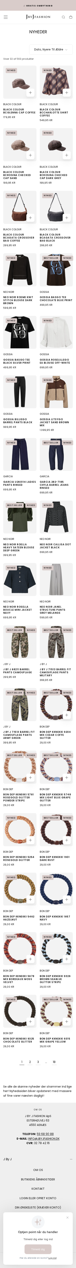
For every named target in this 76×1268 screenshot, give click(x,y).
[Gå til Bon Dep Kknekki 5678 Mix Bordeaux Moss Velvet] (19, 948)
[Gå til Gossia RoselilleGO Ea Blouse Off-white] (56, 332)
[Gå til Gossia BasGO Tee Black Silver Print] (19, 332)
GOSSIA (44, 292)
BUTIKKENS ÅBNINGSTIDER (38, 1179)
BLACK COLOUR (12, 104)
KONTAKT (38, 1189)
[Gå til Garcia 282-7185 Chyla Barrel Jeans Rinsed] (56, 454)
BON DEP (44, 726)
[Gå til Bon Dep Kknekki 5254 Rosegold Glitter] (19, 829)
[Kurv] (71, 17)
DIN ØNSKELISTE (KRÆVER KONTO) (38, 1207)
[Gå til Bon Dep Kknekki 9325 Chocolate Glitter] (19, 1011)
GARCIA (8, 476)
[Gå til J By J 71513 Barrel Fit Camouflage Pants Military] (56, 642)
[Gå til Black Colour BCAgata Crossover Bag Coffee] (19, 207)
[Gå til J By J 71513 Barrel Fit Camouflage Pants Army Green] (19, 704)
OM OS (38, 1170)
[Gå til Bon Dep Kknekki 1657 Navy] (56, 889)
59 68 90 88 (45, 1134)
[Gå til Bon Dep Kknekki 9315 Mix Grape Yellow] (56, 1011)
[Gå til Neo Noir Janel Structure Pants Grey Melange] (56, 579)
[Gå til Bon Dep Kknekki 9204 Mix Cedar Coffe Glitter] (56, 704)
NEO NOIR (8, 292)
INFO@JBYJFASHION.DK (44, 1139)
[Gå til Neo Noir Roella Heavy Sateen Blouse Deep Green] (19, 517)
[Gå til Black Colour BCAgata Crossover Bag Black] (56, 207)
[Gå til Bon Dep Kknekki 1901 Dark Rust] (56, 829)
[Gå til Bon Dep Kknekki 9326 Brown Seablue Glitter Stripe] (56, 948)
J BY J (6, 664)
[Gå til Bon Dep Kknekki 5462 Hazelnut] (19, 889)
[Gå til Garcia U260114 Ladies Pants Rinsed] (19, 454)
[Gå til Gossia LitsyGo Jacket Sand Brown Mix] (56, 391)
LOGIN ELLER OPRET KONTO (38, 1198)
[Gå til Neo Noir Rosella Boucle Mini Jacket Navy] (19, 579)
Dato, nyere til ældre (48, 49)
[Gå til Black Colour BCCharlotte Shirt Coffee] (56, 82)
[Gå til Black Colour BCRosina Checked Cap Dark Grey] (56, 144)
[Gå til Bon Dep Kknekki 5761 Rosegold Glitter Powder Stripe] (19, 767)
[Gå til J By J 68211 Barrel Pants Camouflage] (19, 642)
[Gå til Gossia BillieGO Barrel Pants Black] (19, 391)
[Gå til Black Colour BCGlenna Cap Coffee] (19, 82)
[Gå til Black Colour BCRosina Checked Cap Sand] (19, 144)
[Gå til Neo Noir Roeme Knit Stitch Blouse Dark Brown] (19, 269)
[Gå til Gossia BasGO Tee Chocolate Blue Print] (56, 269)
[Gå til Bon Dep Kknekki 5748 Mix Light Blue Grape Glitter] (56, 767)
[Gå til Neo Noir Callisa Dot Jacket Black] (56, 517)
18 (54, 1062)
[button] (5, 17)
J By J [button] (7, 1159)
